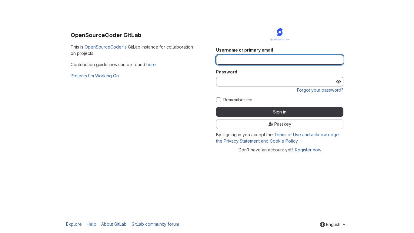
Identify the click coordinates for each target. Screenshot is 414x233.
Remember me (237, 99)
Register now (308, 149)
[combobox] (332, 224)
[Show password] (338, 81)
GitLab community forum (155, 224)
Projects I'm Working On (95, 75)
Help (91, 224)
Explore (74, 224)
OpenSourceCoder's (106, 46)
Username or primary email (244, 50)
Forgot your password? (320, 90)
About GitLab (114, 224)
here (151, 64)
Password (226, 71)
